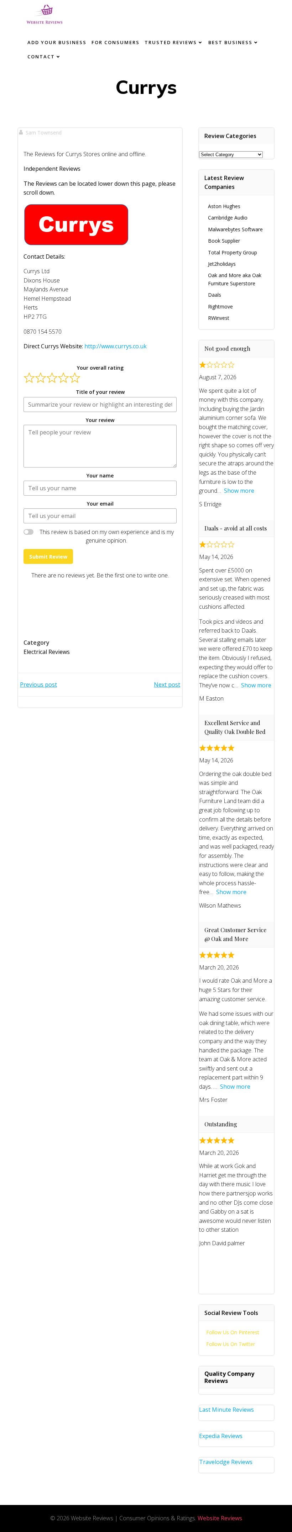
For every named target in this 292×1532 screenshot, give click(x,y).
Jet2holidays (222, 263)
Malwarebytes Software (235, 229)
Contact (41, 56)
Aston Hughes (224, 206)
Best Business (230, 42)
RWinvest (218, 318)
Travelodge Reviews (225, 1462)
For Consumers (116, 42)
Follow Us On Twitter (230, 1344)
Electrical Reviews (47, 652)
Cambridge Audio (227, 217)
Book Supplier (224, 240)
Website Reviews (220, 1518)
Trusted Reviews (171, 42)
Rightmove (220, 306)
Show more (239, 491)
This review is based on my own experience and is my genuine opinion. (107, 536)
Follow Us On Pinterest (232, 1332)
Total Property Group (232, 252)
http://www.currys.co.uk (115, 346)
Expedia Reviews (221, 1436)
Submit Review (48, 556)
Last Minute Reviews (226, 1410)
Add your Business (57, 42)
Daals (214, 294)
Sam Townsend (44, 132)
